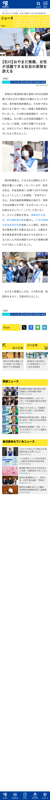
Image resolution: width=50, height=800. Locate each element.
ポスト (24, 327)
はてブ (44, 327)
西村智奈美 (26, 82)
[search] (38, 4)
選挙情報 (35, 798)
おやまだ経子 (16, 82)
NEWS (25, 798)
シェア (31, 327)
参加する (45, 798)
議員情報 (15, 798)
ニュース (19, 10)
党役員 (5, 798)
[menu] (45, 4)
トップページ (7, 10)
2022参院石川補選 (38, 82)
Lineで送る (37, 327)
